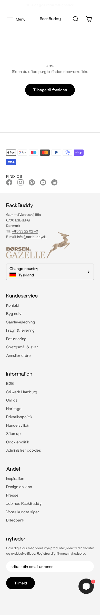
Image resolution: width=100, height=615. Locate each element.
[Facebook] (9, 182)
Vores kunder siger (22, 511)
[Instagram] (20, 182)
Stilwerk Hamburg (21, 391)
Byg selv (14, 313)
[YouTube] (43, 182)
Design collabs (19, 486)
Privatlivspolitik (19, 416)
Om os (11, 400)
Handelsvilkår (18, 425)
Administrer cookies (23, 450)
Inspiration (15, 478)
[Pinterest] (32, 182)
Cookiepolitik (17, 442)
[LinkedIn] (54, 182)
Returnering (16, 338)
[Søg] (75, 19)
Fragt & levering (20, 330)
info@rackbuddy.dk (32, 237)
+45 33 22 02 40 (25, 231)
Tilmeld (20, 583)
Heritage (14, 408)
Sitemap (13, 433)
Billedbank (15, 520)
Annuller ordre (18, 355)
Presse (12, 495)
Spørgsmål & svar (22, 346)
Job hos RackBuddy (24, 503)
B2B (10, 383)
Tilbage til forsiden (50, 89)
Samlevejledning (20, 322)
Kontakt (12, 305)
